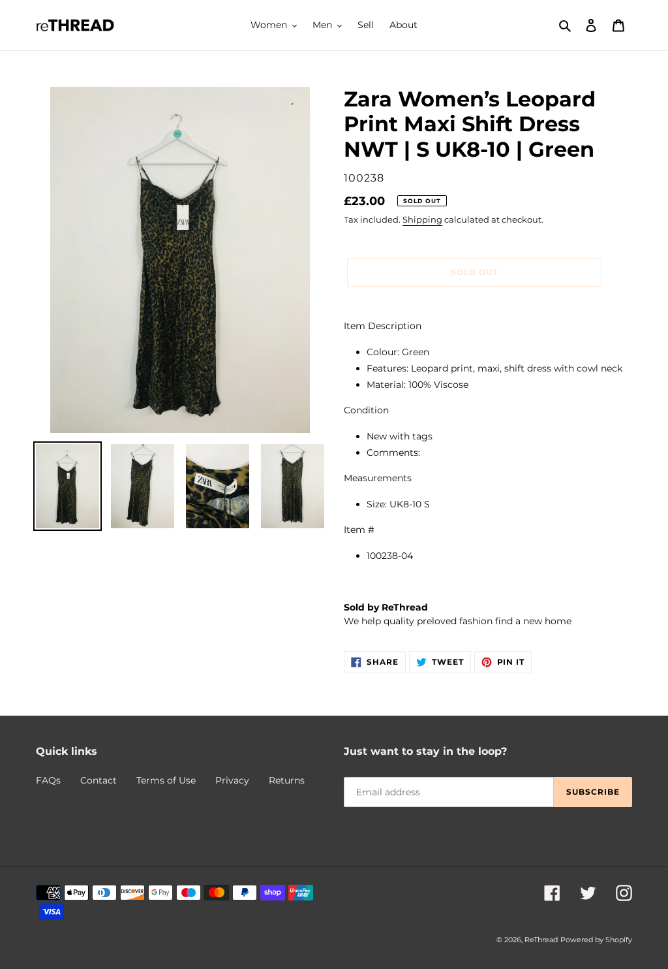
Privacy (232, 780)
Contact (98, 780)
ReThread (541, 939)
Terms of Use (166, 780)
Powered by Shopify (596, 939)
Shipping (422, 219)
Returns (287, 780)
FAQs (48, 780)
